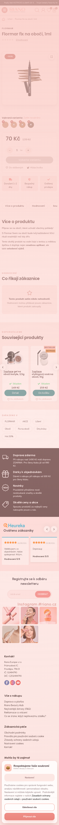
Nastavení (29, 777)
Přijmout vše (29, 816)
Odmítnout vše (29, 807)
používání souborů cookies (35, 799)
